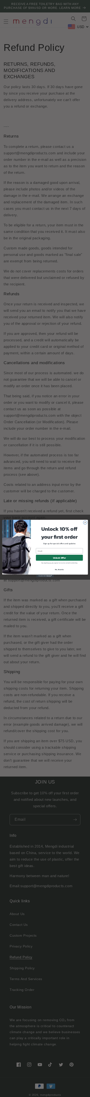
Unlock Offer (59, 558)
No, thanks (59, 569)
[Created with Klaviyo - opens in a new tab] (45, 576)
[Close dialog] (85, 522)
